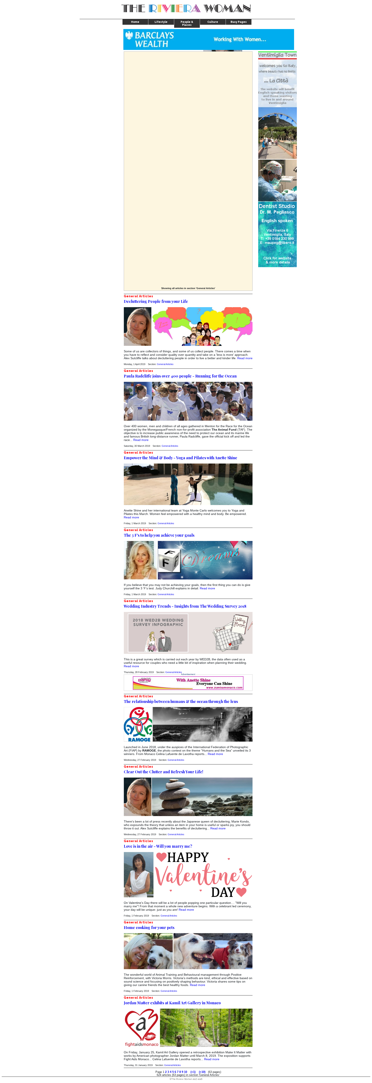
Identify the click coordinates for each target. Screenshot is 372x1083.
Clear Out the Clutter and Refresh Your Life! (163, 771)
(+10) (202, 1072)
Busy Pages (239, 21)
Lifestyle (161, 21)
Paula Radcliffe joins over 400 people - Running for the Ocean (180, 376)
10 (185, 1072)
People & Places (187, 23)
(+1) (193, 1072)
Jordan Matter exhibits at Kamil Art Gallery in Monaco (172, 1002)
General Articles (165, 364)
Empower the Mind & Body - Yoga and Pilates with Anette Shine (180, 457)
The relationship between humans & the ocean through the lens (181, 701)
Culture (212, 21)
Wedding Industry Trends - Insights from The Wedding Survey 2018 (185, 606)
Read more (245, 358)
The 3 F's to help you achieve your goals (159, 535)
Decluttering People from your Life (156, 301)
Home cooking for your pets (149, 927)
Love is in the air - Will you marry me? (158, 846)
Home (135, 21)
